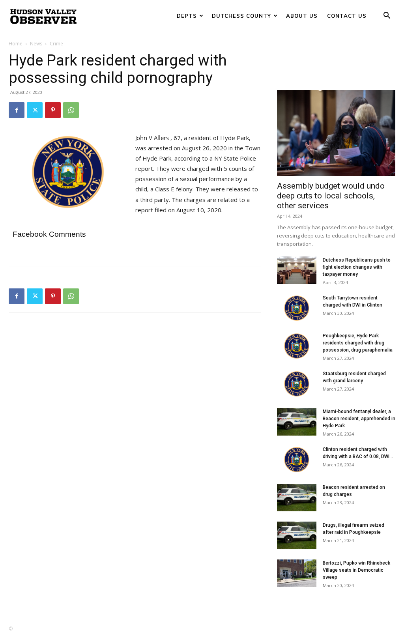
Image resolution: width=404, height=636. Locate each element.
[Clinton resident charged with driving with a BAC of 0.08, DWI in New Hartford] (296, 459)
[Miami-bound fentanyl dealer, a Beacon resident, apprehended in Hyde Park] (296, 422)
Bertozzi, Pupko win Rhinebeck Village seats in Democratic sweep (356, 570)
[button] (386, 16)
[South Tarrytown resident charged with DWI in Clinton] (296, 308)
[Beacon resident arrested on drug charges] (296, 497)
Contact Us (347, 16)
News (36, 43)
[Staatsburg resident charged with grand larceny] (296, 384)
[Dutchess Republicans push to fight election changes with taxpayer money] (296, 270)
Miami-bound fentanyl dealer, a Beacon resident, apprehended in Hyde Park (359, 418)
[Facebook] (16, 110)
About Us (302, 16)
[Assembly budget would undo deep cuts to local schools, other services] (336, 133)
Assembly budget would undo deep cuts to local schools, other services (331, 195)
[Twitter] (35, 110)
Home (15, 43)
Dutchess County (241, 16)
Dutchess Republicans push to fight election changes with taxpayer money (357, 267)
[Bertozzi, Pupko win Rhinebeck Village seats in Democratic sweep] (296, 573)
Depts (187, 16)
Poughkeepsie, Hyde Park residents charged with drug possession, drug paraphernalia (358, 343)
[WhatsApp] (71, 110)
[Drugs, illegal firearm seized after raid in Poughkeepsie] (296, 535)
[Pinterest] (53, 110)
